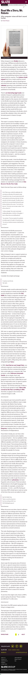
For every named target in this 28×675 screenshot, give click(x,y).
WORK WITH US (4, 661)
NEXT (23, 634)
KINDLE (17, 649)
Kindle (16, 61)
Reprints (3, 652)
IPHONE (9, 649)
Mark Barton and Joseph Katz (15, 365)
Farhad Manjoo (5, 20)
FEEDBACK (3, 662)
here (12, 362)
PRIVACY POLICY (18, 659)
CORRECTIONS (4, 664)
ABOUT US (3, 657)
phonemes (15, 480)
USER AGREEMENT (18, 657)
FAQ (15, 661)
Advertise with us (21, 652)
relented (3, 85)
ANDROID (14, 649)
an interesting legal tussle (13, 93)
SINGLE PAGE (4, 634)
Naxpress (4, 428)
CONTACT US (4, 659)
